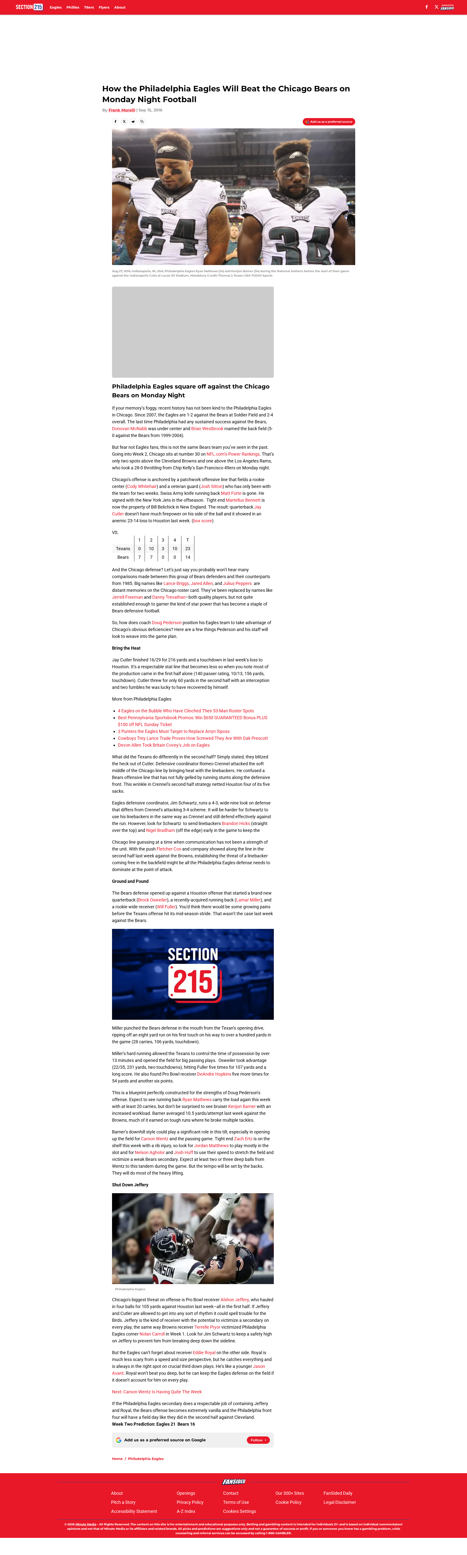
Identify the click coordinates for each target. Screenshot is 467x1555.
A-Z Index (186, 1511)
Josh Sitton (212, 486)
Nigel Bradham (160, 830)
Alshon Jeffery (235, 1299)
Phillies (72, 7)
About (120, 7)
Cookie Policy (289, 1502)
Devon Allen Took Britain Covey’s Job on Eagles (164, 745)
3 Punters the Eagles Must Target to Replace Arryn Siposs (174, 731)
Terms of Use (236, 1502)
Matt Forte (231, 493)
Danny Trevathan (169, 597)
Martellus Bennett (243, 500)
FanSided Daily (338, 1493)
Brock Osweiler (152, 899)
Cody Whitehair (142, 486)
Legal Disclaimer (340, 1502)
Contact (231, 1493)
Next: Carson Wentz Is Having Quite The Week (157, 1391)
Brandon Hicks (236, 823)
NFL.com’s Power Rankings (233, 454)
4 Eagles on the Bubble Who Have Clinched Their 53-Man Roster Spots (186, 710)
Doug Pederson (167, 622)
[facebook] (427, 7)
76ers (89, 7)
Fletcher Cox (169, 848)
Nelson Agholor (150, 1152)
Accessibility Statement (134, 1511)
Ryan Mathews (197, 1099)
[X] (437, 7)
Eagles (56, 7)
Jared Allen (202, 583)
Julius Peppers (237, 583)
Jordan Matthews (211, 1145)
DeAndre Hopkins (214, 1074)
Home (117, 1459)
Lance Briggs (176, 583)
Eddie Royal (204, 1352)
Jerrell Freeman (127, 597)
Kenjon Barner (242, 1106)
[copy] (142, 121)
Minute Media (86, 1524)
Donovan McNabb (129, 428)
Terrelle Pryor (207, 1327)
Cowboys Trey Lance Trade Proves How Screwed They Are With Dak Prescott (193, 738)
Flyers (104, 7)
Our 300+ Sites (290, 1493)
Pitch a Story (123, 1502)
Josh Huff (183, 1152)
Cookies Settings (239, 1511)
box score (202, 520)
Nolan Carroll (152, 1333)
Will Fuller (166, 906)
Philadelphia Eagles (146, 1459)
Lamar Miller (248, 899)
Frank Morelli (122, 110)
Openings (186, 1493)
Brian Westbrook (207, 428)
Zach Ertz (243, 1138)
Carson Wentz (154, 1138)
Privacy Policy (190, 1502)
